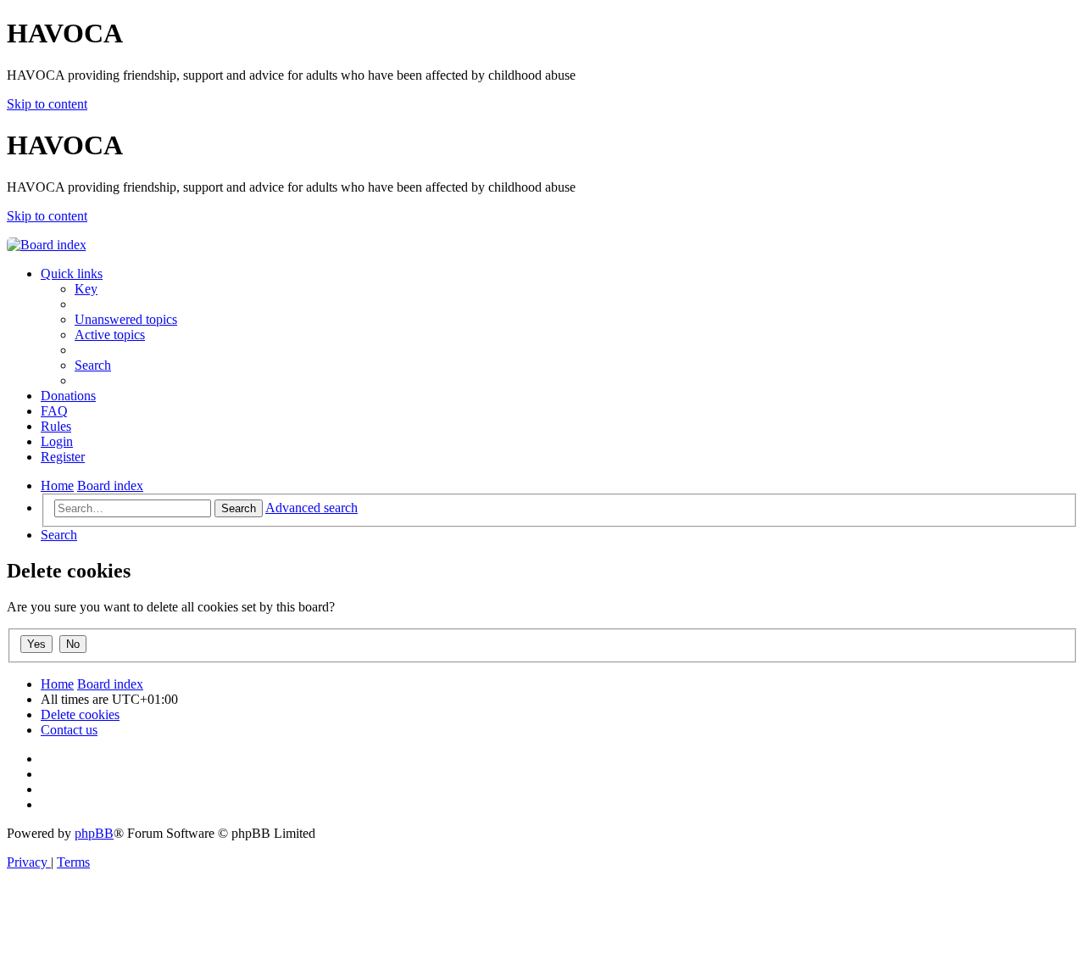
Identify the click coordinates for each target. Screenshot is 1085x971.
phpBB (94, 833)
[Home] (46, 244)
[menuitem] (86, 289)
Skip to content (47, 104)
